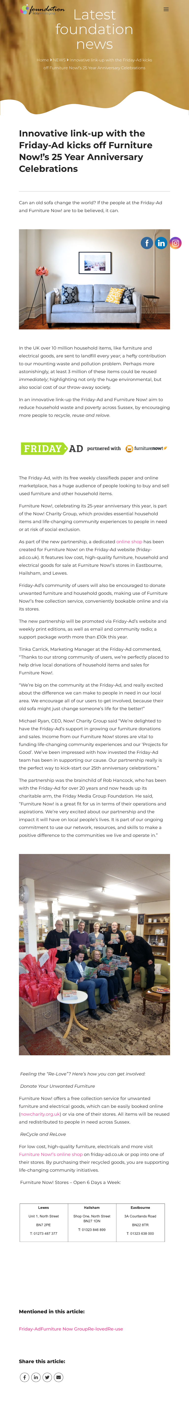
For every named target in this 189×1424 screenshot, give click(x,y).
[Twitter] (47, 1378)
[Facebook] (24, 1378)
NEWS (59, 60)
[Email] (58, 1378)
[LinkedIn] (36, 1378)
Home (43, 60)
